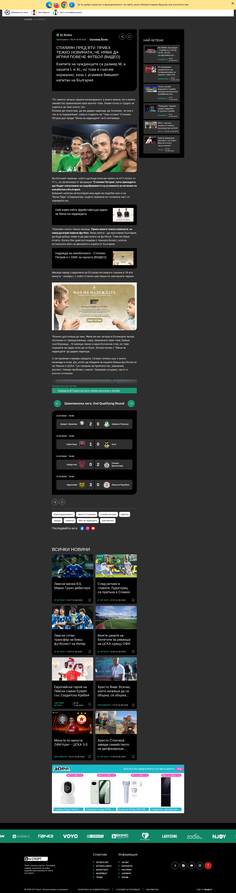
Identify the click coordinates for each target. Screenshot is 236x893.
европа (124, 514)
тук (179, 769)
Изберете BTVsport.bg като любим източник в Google (89, 390)
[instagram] (199, 865)
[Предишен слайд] (57, 403)
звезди (57, 520)
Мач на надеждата (88, 520)
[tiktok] (183, 865)
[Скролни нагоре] (208, 865)
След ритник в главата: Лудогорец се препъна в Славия (114, 588)
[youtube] (191, 865)
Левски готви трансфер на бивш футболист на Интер (69, 640)
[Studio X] (208, 889)
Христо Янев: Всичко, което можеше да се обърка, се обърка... (114, 691)
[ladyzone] (159, 836)
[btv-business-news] (110, 836)
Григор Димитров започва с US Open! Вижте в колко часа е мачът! (167, 142)
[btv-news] (85, 836)
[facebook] (175, 865)
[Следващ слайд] (131, 403)
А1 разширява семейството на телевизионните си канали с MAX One (167, 71)
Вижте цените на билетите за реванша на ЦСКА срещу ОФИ (114, 640)
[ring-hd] (35, 836)
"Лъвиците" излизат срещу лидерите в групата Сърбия (167, 108)
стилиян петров (108, 514)
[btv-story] (10, 836)
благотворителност (63, 514)
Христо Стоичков (86, 514)
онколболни (108, 520)
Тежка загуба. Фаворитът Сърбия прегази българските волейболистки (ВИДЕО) (168, 90)
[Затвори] (232, 3)
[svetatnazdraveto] (134, 836)
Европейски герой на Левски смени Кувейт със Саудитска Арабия (71, 691)
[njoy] (209, 836)
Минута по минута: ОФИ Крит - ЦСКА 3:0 (70, 742)
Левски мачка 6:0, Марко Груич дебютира (72, 586)
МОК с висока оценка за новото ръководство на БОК (167, 125)
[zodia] (184, 836)
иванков (70, 520)
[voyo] (60, 836)
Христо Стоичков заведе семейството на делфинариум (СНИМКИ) (113, 744)
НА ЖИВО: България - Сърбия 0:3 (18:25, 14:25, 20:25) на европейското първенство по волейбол (167, 51)
